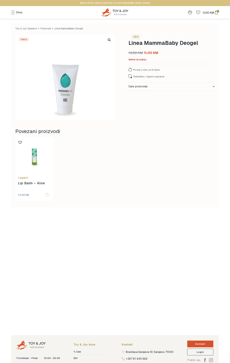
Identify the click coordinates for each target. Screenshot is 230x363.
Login (200, 352)
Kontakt (200, 343)
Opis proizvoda (137, 86)
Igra (75, 357)
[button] (109, 40)
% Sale (77, 351)
